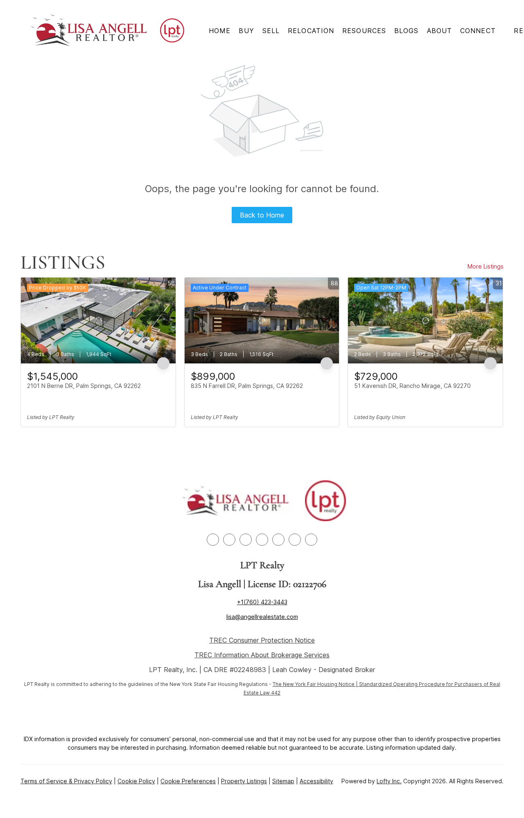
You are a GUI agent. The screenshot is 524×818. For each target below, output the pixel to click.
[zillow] (245, 539)
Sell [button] (271, 31)
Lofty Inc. (389, 781)
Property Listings (244, 781)
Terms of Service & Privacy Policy (66, 781)
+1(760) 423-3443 (262, 601)
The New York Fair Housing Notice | (316, 684)
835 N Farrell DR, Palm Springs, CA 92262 (247, 385)
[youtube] (278, 539)
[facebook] (213, 539)
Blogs (406, 31)
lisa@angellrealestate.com (262, 616)
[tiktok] (295, 539)
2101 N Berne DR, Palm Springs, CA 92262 (84, 385)
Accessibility (316, 781)
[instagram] (262, 539)
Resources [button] (364, 31)
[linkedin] (229, 539)
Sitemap (283, 781)
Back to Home (262, 215)
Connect (478, 31)
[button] (89, 30)
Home (219, 31)
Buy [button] (246, 31)
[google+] (311, 539)
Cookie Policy (136, 781)
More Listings (486, 266)
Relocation (311, 31)
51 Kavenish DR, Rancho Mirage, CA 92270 (412, 385)
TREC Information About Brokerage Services (262, 655)
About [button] (439, 31)
